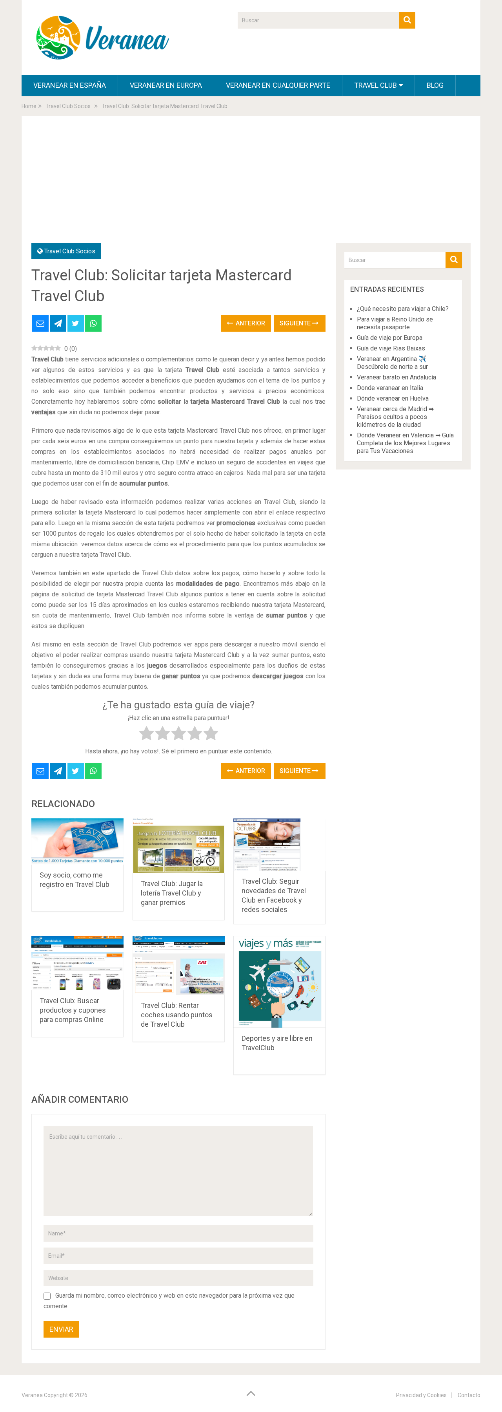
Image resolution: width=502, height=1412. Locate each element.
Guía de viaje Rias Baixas (391, 348)
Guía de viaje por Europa (389, 337)
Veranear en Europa (166, 85)
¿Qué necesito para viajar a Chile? (403, 308)
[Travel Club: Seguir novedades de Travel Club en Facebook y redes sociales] (279, 844)
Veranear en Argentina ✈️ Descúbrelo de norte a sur (392, 362)
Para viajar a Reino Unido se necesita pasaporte (395, 323)
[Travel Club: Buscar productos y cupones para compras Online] (77, 963)
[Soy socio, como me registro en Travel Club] (77, 841)
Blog (435, 85)
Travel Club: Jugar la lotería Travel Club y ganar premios (172, 892)
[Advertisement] (251, 184)
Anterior (249, 323)
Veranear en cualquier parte (278, 85)
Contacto (469, 1395)
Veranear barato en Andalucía (396, 377)
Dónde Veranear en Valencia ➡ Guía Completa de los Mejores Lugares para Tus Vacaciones (405, 443)
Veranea (32, 1395)
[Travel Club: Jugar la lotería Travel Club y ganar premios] (179, 845)
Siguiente (296, 323)
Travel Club (375, 85)
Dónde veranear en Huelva (393, 398)
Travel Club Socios (69, 251)
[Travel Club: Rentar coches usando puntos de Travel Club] (179, 965)
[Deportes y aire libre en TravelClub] (279, 982)
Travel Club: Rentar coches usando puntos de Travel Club (177, 1014)
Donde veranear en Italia (390, 388)
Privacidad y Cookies (421, 1395)
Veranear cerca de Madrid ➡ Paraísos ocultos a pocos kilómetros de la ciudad (395, 416)
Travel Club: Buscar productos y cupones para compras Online (73, 1010)
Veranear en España (69, 85)
